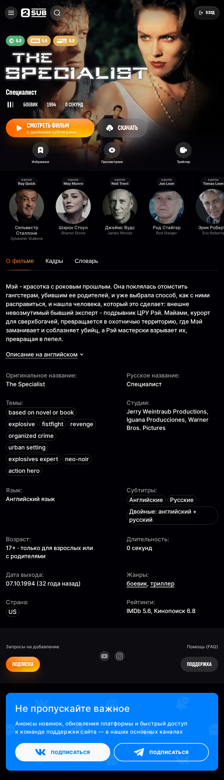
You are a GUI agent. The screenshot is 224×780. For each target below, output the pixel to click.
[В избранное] (40, 155)
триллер (162, 583)
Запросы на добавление (32, 646)
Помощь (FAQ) (202, 646)
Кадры (54, 261)
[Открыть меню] (11, 12)
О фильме (20, 261)
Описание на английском (42, 354)
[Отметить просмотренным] (111, 155)
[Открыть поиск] (57, 13)
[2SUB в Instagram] (119, 656)
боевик (137, 583)
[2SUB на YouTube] (104, 656)
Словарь (86, 261)
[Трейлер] (183, 155)
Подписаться (70, 752)
